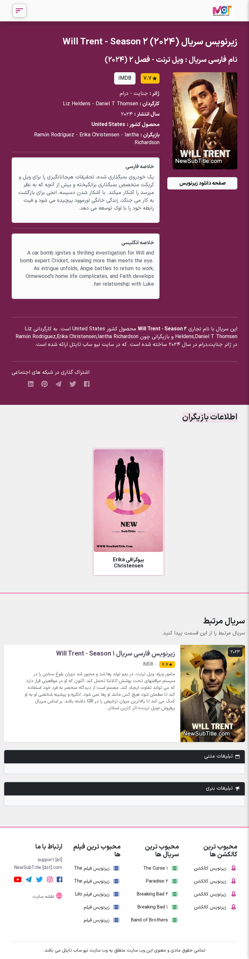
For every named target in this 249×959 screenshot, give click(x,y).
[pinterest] (44, 383)
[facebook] (86, 383)
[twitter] (72, 383)
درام (124, 93)
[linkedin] (30, 383)
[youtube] (17, 879)
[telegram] (58, 383)
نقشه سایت (43, 896)
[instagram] (50, 879)
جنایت (141, 93)
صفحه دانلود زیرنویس (202, 183)
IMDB (124, 78)
